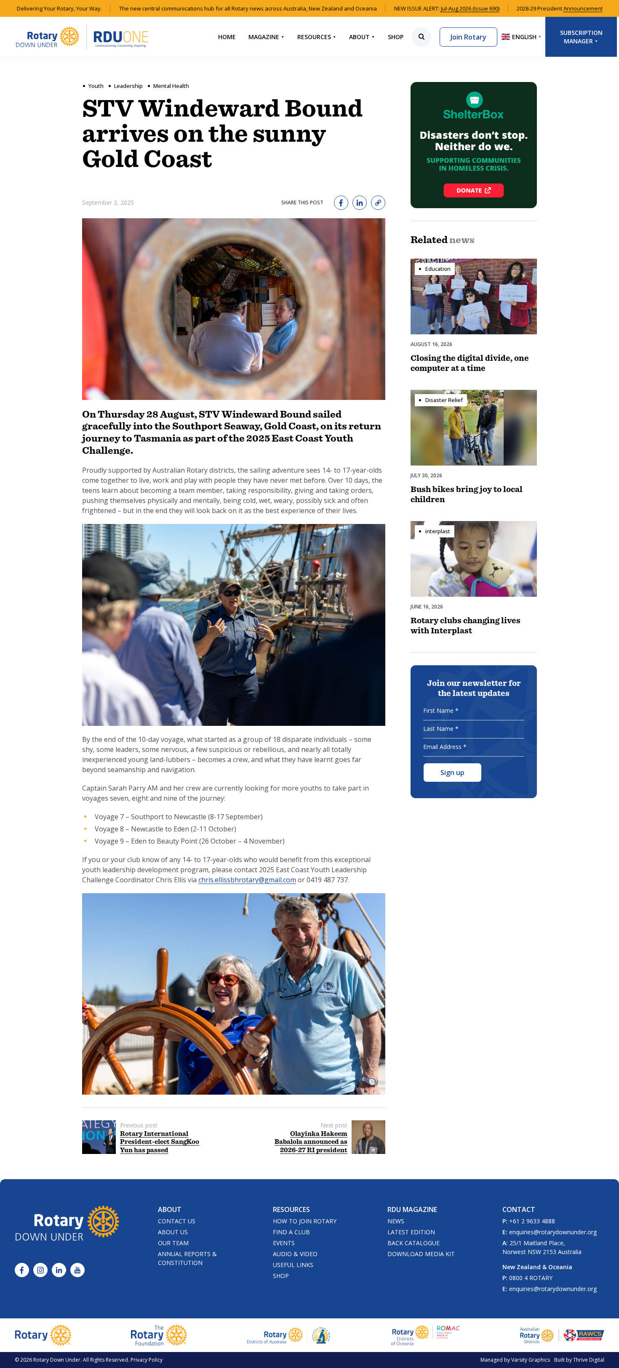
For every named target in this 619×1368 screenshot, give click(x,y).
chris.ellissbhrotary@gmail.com (247, 879)
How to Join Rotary (304, 1221)
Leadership (128, 86)
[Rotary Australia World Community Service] (562, 1335)
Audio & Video (295, 1254)
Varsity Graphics (530, 1359)
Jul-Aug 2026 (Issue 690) (470, 8)
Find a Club (291, 1232)
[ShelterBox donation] (474, 145)
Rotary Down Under (56, 1359)
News (395, 1221)
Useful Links (293, 1265)
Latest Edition (411, 1232)
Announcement (583, 8)
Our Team (173, 1243)
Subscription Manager (581, 37)
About (359, 37)
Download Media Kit (421, 1254)
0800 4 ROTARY (530, 1278)
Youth (96, 86)
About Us (173, 1232)
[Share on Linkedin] (359, 203)
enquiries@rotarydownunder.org (553, 1232)
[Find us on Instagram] (40, 1270)
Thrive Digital (588, 1359)
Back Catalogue (413, 1243)
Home (227, 37)
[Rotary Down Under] (82, 37)
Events (284, 1243)
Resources (314, 37)
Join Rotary (468, 37)
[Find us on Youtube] (77, 1270)
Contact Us (176, 1221)
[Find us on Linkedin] (59, 1270)
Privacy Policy (147, 1359)
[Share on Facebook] (341, 203)
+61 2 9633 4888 (532, 1221)
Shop (395, 37)
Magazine (263, 37)
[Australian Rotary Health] (289, 1335)
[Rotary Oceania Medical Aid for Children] (425, 1335)
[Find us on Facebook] (22, 1270)
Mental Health (171, 86)
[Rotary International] (43, 1335)
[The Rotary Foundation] (159, 1335)
